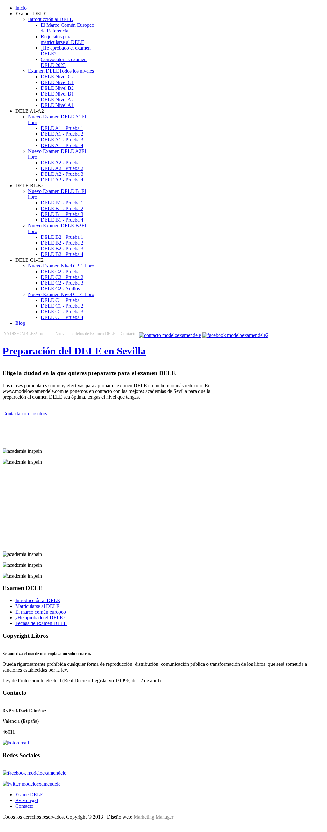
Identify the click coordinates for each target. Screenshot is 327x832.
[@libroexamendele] (31, 783)
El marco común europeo (40, 612)
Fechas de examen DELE (41, 623)
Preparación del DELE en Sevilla (74, 351)
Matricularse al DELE (37, 606)
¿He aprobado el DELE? (40, 617)
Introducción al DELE (37, 600)
